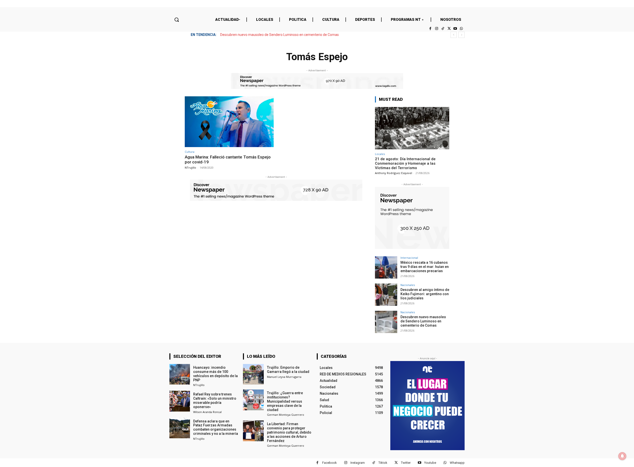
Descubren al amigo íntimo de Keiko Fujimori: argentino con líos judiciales (424, 294)
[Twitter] (449, 29)
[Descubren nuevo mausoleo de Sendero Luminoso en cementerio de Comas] (386, 322)
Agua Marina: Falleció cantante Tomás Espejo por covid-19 (228, 159)
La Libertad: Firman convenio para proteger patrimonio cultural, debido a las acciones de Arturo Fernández (289, 432)
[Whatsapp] (461, 29)
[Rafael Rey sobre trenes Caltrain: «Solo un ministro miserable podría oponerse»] (179, 401)
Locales (380, 154)
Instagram (357, 463)
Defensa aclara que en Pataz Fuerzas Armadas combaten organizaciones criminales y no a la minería (215, 427)
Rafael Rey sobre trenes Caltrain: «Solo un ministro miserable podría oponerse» (214, 400)
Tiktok (382, 463)
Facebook (329, 463)
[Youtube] (455, 29)
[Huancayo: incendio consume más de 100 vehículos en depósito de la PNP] (179, 374)
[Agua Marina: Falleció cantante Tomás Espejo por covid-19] (229, 121)
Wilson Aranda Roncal (207, 412)
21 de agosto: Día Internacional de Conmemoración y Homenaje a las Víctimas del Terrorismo (405, 163)
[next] (461, 35)
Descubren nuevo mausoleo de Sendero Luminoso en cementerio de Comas (279, 35)
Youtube (430, 463)
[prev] (453, 35)
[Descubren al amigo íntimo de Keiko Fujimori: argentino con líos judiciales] (386, 295)
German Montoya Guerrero (285, 414)
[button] (176, 19)
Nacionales (407, 285)
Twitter (406, 463)
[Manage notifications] (622, 456)
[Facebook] (430, 29)
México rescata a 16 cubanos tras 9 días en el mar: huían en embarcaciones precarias (424, 266)
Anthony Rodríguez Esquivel (393, 173)
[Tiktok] (443, 29)
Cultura (189, 151)
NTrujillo (190, 167)
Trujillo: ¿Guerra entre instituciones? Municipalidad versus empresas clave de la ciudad (285, 401)
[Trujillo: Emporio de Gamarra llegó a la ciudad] (253, 374)
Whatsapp (457, 463)
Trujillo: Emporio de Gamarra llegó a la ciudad (288, 369)
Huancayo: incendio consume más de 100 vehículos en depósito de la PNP (215, 373)
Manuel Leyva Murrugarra (284, 377)
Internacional (409, 257)
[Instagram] (436, 29)
